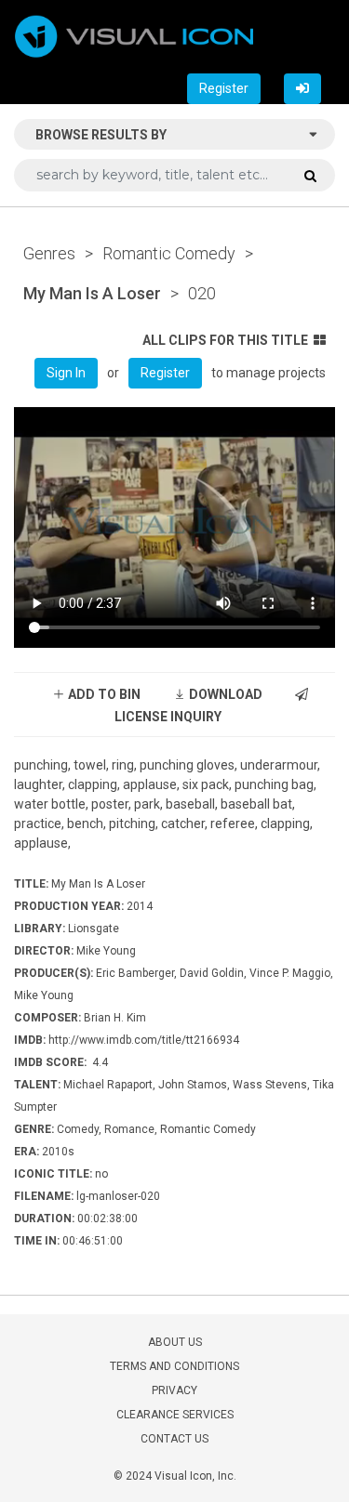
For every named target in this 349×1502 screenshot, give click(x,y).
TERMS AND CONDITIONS (174, 1366)
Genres (49, 253)
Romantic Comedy (168, 253)
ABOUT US (175, 1342)
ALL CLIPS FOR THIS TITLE (225, 340)
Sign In (66, 372)
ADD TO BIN (103, 694)
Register (223, 88)
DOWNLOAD (224, 694)
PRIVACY (174, 1390)
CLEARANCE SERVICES (175, 1414)
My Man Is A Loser (92, 293)
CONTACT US (174, 1438)
